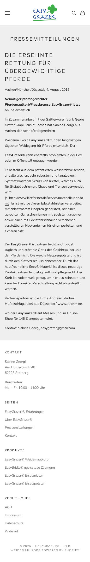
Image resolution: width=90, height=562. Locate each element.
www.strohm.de (70, 303)
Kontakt (11, 435)
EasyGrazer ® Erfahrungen (24, 411)
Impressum (13, 515)
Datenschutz (14, 523)
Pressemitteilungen (19, 427)
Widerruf (11, 531)
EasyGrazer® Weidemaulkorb (26, 459)
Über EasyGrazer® (18, 419)
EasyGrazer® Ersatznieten (24, 475)
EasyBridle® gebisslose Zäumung (30, 467)
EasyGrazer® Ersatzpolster (25, 483)
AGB (8, 507)
